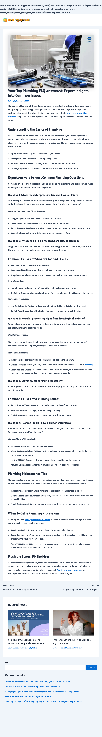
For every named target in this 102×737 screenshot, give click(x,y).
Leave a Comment (14, 648)
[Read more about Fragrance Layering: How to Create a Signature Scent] (73, 622)
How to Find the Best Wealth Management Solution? (29, 696)
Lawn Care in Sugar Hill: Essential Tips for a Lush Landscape (32, 686)
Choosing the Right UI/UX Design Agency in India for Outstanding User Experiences (43, 701)
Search (7, 662)
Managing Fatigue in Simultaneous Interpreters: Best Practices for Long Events (42, 691)
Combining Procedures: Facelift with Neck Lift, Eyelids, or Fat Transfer (37, 681)
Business (25, 648)
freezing (89, 364)
